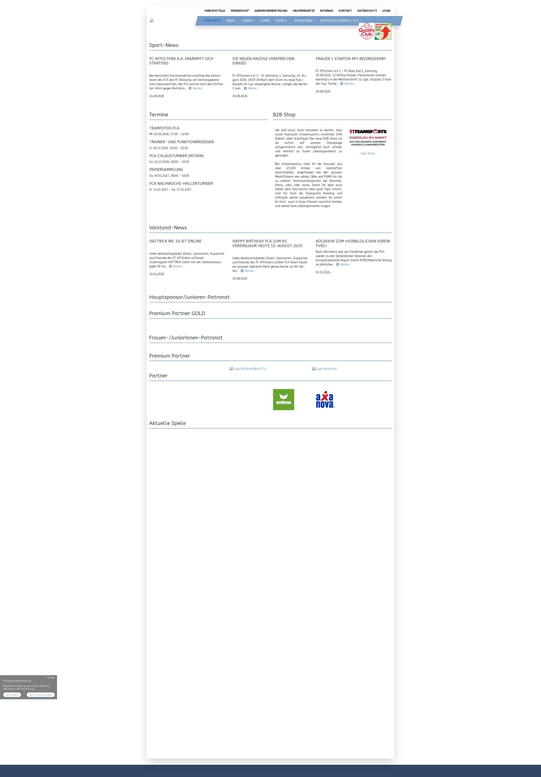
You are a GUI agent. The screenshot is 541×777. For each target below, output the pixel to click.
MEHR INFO (12, 695)
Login (386, 10)
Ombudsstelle (214, 10)
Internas (326, 10)
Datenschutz (367, 10)
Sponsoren (303, 21)
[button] (254, 21)
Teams (265, 21)
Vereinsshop (240, 10)
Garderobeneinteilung (270, 10)
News (231, 21)
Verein (247, 21)
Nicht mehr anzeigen (40, 695)
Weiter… (198, 88)
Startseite (212, 21)
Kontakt (345, 10)
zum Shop (368, 153)
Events (281, 21)
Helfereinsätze (304, 10)
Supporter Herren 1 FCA (339, 21)
